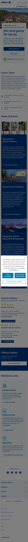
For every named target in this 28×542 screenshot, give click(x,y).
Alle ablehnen (8, 275)
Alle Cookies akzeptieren (20, 275)
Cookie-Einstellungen (14, 282)
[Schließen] (25, 257)
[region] (14, 271)
